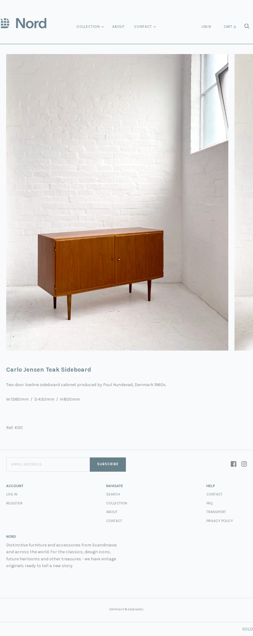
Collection (88, 26)
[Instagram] (244, 464)
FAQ (209, 503)
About (118, 26)
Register (14, 503)
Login (206, 27)
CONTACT (214, 494)
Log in (11, 494)
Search (113, 494)
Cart (230, 27)
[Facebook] (233, 464)
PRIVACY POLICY (219, 521)
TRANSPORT (216, 512)
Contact (143, 26)
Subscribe (107, 464)
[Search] (247, 28)
